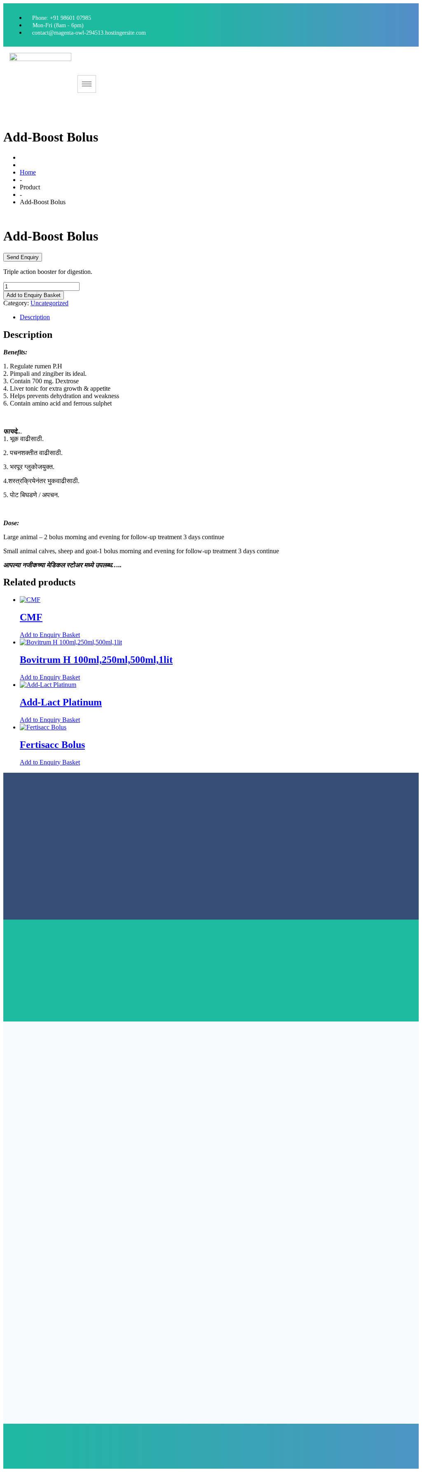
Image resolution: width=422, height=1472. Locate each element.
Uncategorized (49, 303)
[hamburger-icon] (86, 84)
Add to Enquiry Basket (34, 295)
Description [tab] (35, 317)
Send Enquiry (23, 257)
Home (28, 172)
